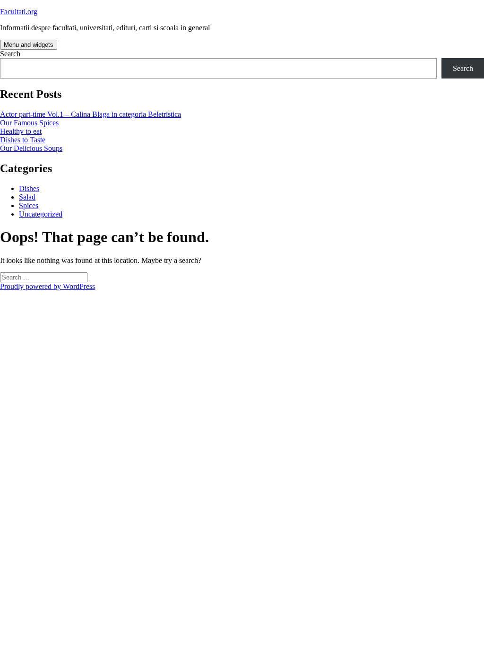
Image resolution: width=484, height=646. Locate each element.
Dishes (29, 188)
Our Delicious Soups (31, 148)
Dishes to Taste (22, 140)
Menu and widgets (28, 44)
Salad (27, 197)
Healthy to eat (21, 131)
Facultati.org (18, 12)
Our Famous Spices (29, 123)
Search (10, 54)
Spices (28, 205)
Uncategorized (40, 214)
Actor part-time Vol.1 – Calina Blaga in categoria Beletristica (90, 114)
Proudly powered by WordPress (47, 286)
